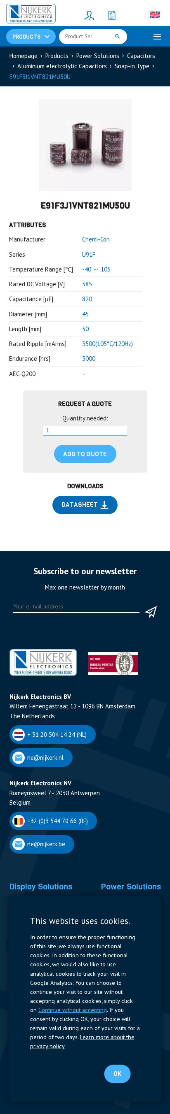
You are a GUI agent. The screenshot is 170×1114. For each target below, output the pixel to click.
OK (117, 1074)
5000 (88, 358)
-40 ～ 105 (96, 269)
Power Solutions (97, 56)
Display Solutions (40, 886)
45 (85, 314)
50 (85, 329)
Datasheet (79, 505)
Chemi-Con (96, 239)
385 (87, 284)
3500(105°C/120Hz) (107, 344)
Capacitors (141, 56)
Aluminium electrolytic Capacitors (62, 66)
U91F (88, 254)
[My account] (89, 14)
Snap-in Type (132, 66)
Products (56, 56)
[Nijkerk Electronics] (31, 15)
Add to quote (85, 454)
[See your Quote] (112, 14)
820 (87, 299)
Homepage (23, 56)
